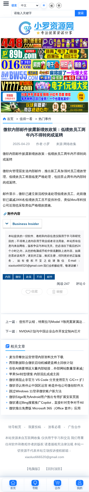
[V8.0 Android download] (59, 5)
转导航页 (14, 427)
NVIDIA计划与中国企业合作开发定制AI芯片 (50, 331)
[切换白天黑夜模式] (44, 5)
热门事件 (45, 119)
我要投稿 (34, 427)
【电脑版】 (33, 469)
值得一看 (26, 119)
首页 (10, 119)
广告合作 (74, 427)
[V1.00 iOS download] (51, 5)
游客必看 (54, 427)
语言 (14, 5)
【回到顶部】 (54, 469)
